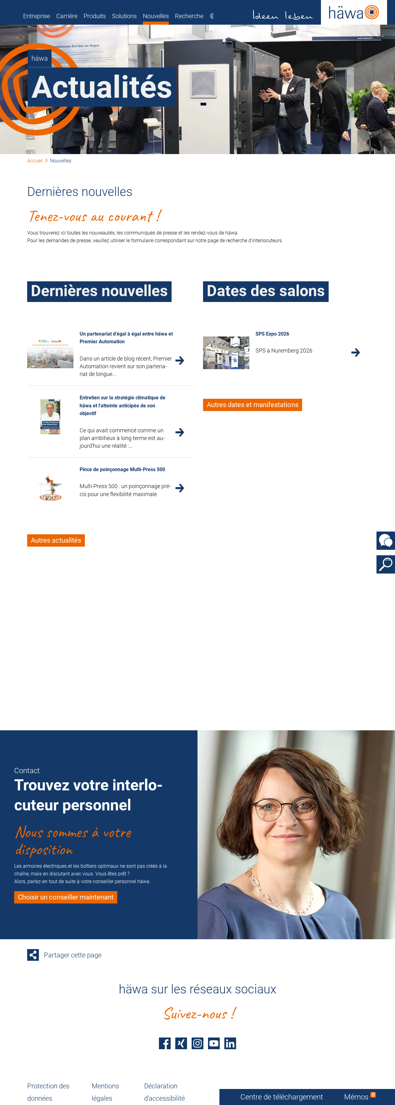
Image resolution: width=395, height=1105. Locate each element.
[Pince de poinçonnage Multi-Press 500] (50, 488)
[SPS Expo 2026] (226, 353)
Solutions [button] (124, 16)
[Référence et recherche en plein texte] (385, 564)
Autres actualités (56, 540)
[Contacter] (385, 541)
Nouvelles (156, 16)
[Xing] (181, 1043)
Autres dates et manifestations (252, 405)
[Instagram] (197, 1043)
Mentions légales (105, 1092)
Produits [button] (95, 16)
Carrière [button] (66, 16)
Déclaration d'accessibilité (164, 1092)
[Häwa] (320, 12)
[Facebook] (165, 1043)
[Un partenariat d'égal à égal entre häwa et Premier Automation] (50, 353)
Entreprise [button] (36, 16)
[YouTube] (214, 1043)
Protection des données (48, 1092)
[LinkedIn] (230, 1043)
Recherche (189, 16)
